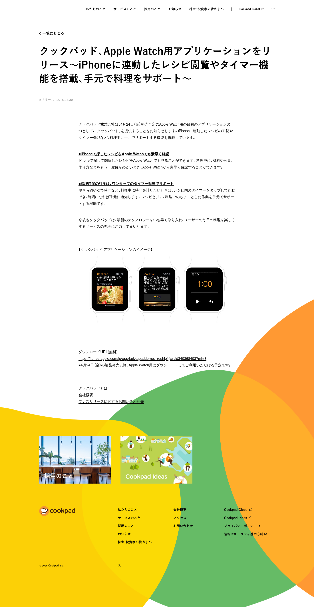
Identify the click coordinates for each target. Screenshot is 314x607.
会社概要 (85, 394)
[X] (119, 565)
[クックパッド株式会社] (57, 511)
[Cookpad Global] (251, 9)
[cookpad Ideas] (156, 460)
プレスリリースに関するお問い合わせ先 (111, 401)
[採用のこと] (75, 460)
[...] (273, 9)
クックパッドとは (93, 388)
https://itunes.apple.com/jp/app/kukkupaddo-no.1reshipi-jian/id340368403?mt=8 (142, 358)
